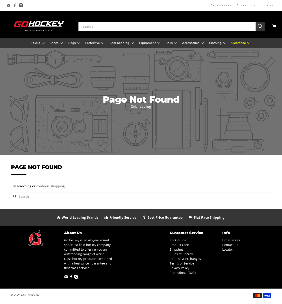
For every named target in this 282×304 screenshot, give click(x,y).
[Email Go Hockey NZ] (9, 5)
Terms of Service (182, 263)
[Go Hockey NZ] (39, 26)
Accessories (190, 43)
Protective (92, 43)
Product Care (179, 245)
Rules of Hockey (181, 254)
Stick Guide (178, 240)
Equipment (147, 43)
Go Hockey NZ (30, 295)
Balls (169, 43)
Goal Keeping (119, 43)
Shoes (54, 43)
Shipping (176, 249)
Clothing (215, 43)
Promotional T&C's (183, 272)
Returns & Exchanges (185, 259)
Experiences (221, 5)
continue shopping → (52, 186)
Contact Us (246, 5)
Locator (267, 5)
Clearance (238, 43)
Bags (72, 43)
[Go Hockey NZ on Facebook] (15, 5)
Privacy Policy (179, 268)
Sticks (36, 43)
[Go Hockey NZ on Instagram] (21, 5)
